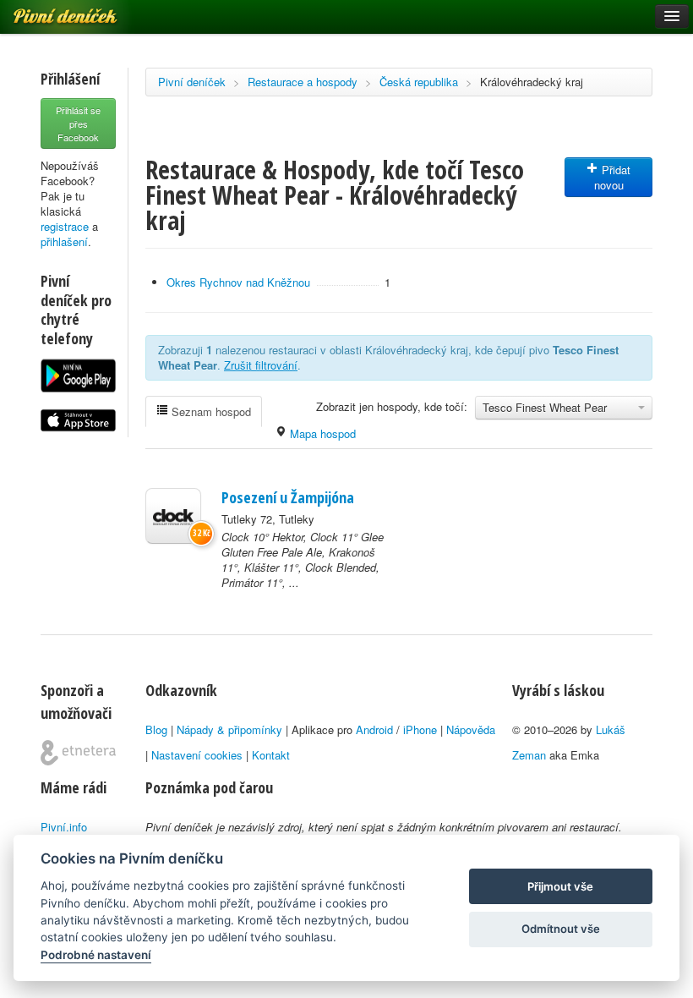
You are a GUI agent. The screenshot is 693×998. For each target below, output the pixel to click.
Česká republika (418, 82)
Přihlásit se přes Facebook (78, 123)
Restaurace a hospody (302, 82)
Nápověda (470, 729)
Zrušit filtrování (260, 365)
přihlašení (64, 241)
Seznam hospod (209, 411)
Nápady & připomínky (229, 729)
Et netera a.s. (78, 752)
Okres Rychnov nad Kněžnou (238, 282)
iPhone (420, 729)
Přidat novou (612, 177)
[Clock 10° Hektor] (173, 516)
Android (374, 729)
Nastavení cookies (197, 755)
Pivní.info (64, 827)
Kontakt (271, 755)
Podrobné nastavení (96, 955)
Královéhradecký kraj (531, 82)
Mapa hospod (321, 433)
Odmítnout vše (560, 928)
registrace (65, 226)
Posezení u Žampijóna (287, 497)
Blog (156, 729)
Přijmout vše (560, 886)
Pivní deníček (192, 82)
